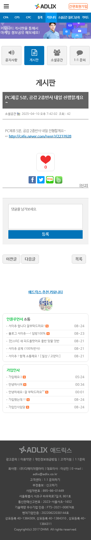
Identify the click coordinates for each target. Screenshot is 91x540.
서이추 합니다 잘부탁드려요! (28, 326)
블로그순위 (74, 17)
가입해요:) (17, 377)
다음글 (30, 259)
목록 (78, 259)
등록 (45, 234)
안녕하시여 (17, 384)
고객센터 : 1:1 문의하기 (45, 480)
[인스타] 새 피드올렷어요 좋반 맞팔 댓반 (34, 341)
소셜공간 (62, 17)
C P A (5, 17)
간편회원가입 (78, 7)
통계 (40, 17)
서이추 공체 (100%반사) (24, 349)
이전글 (11, 259)
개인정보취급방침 (46, 459)
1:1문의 (80, 459)
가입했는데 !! (19, 400)
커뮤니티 (51, 17)
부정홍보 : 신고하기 (45, 485)
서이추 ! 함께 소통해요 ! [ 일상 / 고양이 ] (35, 356)
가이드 (85, 17)
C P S (17, 17)
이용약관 (26, 459)
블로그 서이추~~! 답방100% (29, 333)
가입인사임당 (18, 407)
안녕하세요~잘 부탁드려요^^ (28, 392)
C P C (28, 17)
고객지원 (66, 459)
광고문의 (11, 459)
